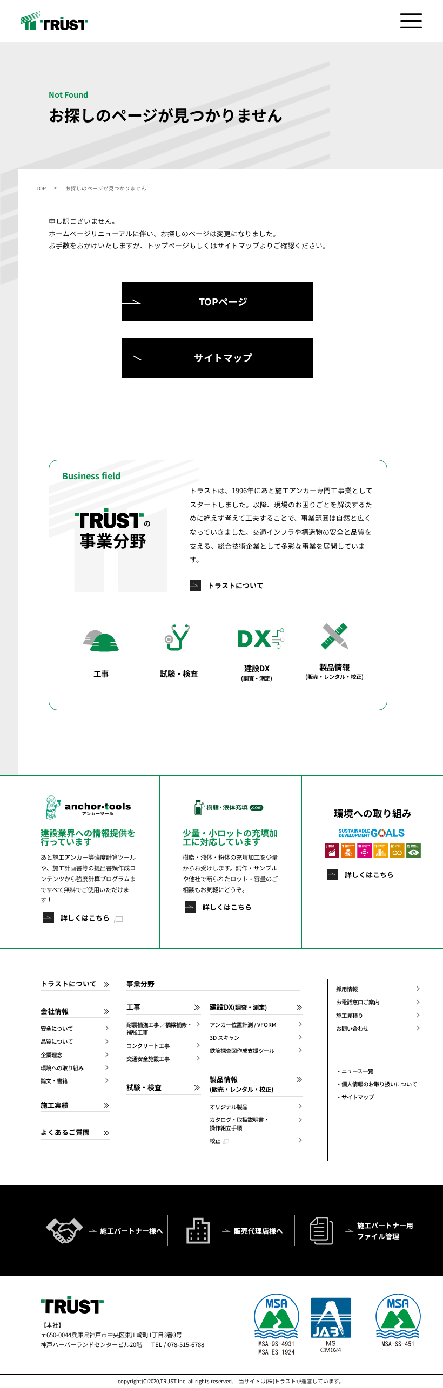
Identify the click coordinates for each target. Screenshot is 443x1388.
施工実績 (55, 1105)
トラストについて (235, 585)
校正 (215, 1141)
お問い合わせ (352, 1028)
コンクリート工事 (148, 1046)
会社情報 (55, 1011)
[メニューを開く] (411, 20)
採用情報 (347, 989)
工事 (133, 1007)
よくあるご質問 (65, 1132)
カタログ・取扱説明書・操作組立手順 (239, 1124)
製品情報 (241, 1083)
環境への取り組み (62, 1068)
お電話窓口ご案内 (357, 1002)
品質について (57, 1041)
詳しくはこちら (85, 918)
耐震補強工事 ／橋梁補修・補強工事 (159, 1029)
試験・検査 (144, 1087)
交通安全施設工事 (148, 1059)
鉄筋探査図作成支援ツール (242, 1050)
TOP (41, 188)
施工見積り (349, 1015)
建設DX (238, 1007)
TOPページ (223, 301)
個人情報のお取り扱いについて (379, 1084)
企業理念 (51, 1055)
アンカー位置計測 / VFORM (243, 1025)
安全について (57, 1028)
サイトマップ (223, 357)
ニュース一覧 (357, 1071)
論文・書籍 (54, 1081)
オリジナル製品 (228, 1107)
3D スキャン (224, 1038)
